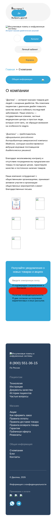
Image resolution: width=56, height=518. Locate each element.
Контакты (15, 457)
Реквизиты (16, 435)
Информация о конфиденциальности (28, 484)
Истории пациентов (21, 393)
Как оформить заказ (21, 415)
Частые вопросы (19, 396)
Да (19, 13)
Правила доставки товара (24, 422)
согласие (23, 298)
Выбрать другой (19, 18)
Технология (16, 383)
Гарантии (15, 428)
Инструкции (16, 386)
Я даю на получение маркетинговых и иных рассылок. (28, 299)
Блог (12, 453)
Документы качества (21, 390)
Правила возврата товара (24, 425)
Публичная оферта (20, 431)
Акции (13, 412)
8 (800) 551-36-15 (24, 363)
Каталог (35, 39)
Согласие (21, 288)
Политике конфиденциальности (27, 295)
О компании (16, 450)
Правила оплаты (19, 418)
